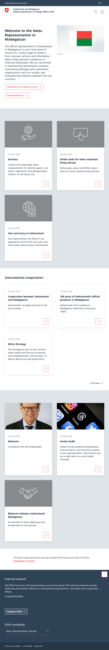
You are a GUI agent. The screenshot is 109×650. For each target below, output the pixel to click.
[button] (104, 574)
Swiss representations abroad (21, 631)
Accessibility (27, 646)
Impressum (38, 646)
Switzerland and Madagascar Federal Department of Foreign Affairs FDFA (33, 10)
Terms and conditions (13, 646)
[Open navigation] (102, 12)
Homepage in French (24, 560)
